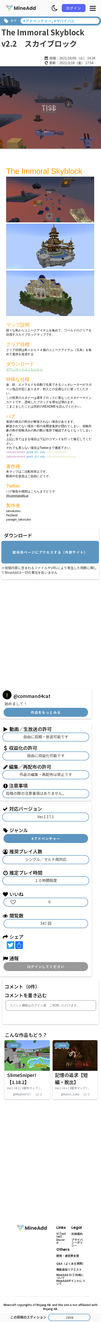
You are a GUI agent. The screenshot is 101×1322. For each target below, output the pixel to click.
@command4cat (17, 495)
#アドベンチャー (45, 838)
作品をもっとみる (46, 712)
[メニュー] (92, 8)
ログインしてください (46, 966)
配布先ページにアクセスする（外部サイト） (50, 552)
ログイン (73, 8)
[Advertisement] (50, 632)
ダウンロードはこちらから (24, 369)
